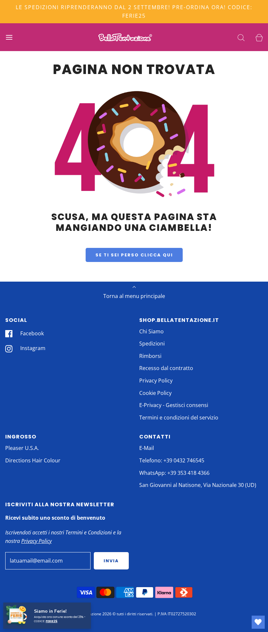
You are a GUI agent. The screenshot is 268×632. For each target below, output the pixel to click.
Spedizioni (152, 343)
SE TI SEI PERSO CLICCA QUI (134, 255)
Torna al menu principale (134, 296)
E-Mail (146, 448)
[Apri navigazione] (9, 37)
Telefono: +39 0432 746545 (171, 460)
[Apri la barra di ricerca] (241, 37)
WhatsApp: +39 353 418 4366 (174, 472)
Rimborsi (150, 356)
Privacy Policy (156, 380)
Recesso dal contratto (166, 368)
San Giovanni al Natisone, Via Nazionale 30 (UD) (197, 485)
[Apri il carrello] (259, 37)
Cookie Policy (155, 393)
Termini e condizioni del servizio (178, 417)
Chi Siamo (151, 331)
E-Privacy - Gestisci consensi (173, 405)
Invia (111, 561)
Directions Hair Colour (32, 460)
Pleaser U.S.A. (22, 448)
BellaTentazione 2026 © (94, 614)
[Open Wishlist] (258, 622)
